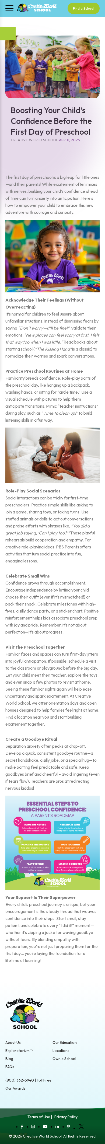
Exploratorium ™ (19, 1050)
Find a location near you (27, 717)
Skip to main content (19, 19)
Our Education (64, 1042)
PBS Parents (67, 547)
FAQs (9, 1066)
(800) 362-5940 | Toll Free (28, 1080)
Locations (60, 1050)
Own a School (64, 1058)
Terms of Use (38, 1116)
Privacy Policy (66, 1116)
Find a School (83, 8)
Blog (9, 1058)
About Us (13, 1042)
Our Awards (15, 1088)
